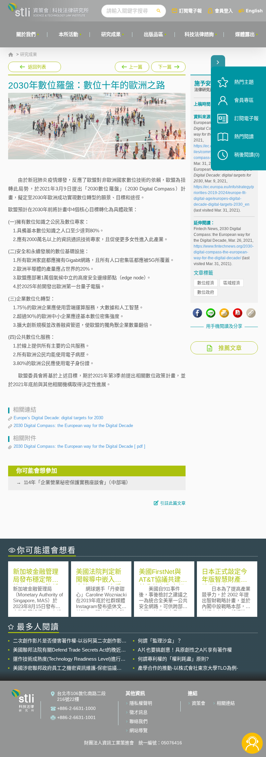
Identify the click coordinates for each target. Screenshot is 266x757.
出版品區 (153, 34)
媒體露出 (245, 34)
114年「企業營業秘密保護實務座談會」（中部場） (77, 482)
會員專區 (244, 100)
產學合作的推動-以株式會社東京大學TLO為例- (188, 668)
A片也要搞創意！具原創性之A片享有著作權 (185, 650)
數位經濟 (205, 282)
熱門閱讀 (244, 136)
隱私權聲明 (140, 703)
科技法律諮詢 (199, 34)
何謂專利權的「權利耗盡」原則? (173, 659)
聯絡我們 (138, 721)
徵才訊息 (138, 712)
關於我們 (26, 34)
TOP (252, 722)
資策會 (198, 703)
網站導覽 (138, 730)
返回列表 (37, 66)
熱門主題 (244, 82)
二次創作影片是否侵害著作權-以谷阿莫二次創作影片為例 (70, 641)
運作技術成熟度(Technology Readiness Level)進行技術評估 (69, 659)
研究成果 (111, 34)
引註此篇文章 (173, 503)
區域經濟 (231, 282)
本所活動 (68, 34)
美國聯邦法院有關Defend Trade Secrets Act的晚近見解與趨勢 (69, 650)
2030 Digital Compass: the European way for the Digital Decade (73, 425)
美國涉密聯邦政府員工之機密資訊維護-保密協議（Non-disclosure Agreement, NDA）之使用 (65, 668)
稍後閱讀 (247, 154)
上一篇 (132, 65)
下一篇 (164, 65)
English (254, 10)
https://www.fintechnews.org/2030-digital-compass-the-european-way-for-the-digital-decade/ (224, 252)
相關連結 (226, 703)
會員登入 (224, 10)
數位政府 (205, 292)
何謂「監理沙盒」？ (160, 640)
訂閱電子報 (190, 10)
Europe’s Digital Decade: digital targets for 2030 (58, 417)
